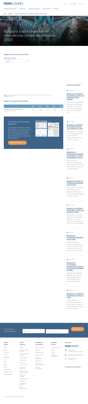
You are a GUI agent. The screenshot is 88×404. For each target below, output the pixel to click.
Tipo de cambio (39, 355)
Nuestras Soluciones (10, 9)
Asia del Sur (23, 381)
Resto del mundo (24, 378)
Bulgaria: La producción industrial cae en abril (75, 237)
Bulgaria (11, 13)
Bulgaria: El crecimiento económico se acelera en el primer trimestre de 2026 (75, 266)
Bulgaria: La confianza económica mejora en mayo (75, 295)
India (5, 359)
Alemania (6, 357)
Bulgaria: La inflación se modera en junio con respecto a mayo (75, 126)
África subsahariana (23, 388)
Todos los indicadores (38, 368)
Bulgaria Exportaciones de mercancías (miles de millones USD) (31, 13)
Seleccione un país (9, 58)
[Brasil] (16, 62)
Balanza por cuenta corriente (39, 364)
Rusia (5, 367)
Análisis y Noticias (34, 9)
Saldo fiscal (38, 361)
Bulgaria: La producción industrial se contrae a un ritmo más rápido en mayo (75, 154)
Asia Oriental (23, 360)
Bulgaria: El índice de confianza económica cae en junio (75, 183)
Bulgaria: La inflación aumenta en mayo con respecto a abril (75, 210)
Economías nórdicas (23, 375)
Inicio (5, 13)
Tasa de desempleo (38, 358)
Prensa (53, 352)
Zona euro (6, 352)
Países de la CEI (24, 357)
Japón (5, 364)
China (5, 350)
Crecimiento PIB (39, 347)
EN (80, 3)
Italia (5, 362)
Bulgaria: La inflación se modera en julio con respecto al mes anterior (75, 96)
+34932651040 (72, 358)
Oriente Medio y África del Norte (24, 371)
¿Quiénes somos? (56, 347)
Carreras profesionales (54, 355)
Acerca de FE (46, 9)
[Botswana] (16, 61)
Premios (56, 9)
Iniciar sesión (73, 3)
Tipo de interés (39, 352)
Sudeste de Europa (23, 384)
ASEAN (21, 347)
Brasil (5, 347)
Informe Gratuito (16, 142)
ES (83, 3)
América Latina (24, 365)
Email (47, 328)
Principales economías (23, 368)
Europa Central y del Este (24, 350)
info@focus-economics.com (75, 355)
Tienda (53, 350)
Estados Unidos (8, 372)
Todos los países (8, 374)
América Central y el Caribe (24, 354)
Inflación (37, 350)
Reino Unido (7, 369)
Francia (6, 355)
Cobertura (22, 9)
